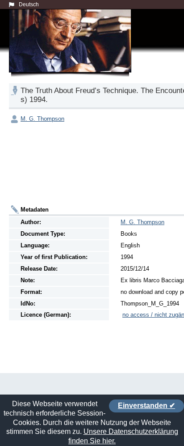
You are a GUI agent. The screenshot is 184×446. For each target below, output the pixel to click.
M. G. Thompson (42, 118)
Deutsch (29, 4)
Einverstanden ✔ (146, 405)
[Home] (72, 51)
